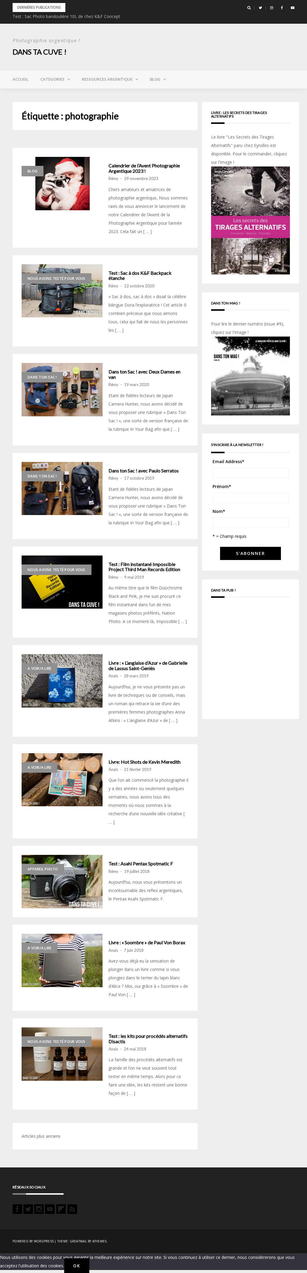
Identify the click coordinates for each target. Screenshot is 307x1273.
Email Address (228, 461)
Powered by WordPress (33, 1241)
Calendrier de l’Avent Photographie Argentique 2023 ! (144, 168)
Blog (155, 79)
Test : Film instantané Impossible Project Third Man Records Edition (144, 567)
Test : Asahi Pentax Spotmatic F (141, 863)
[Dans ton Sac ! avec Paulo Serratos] (62, 488)
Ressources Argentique (107, 79)
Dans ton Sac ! (42, 377)
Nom (219, 511)
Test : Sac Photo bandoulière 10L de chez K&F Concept (66, 16)
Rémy (113, 178)
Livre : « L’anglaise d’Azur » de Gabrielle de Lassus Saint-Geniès (148, 665)
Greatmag (78, 1241)
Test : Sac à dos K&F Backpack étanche (140, 275)
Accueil (20, 79)
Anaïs (113, 675)
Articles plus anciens (41, 1136)
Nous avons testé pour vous (56, 278)
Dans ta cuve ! (40, 51)
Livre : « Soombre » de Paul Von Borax (147, 942)
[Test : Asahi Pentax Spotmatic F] (62, 881)
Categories (52, 79)
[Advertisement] (250, 661)
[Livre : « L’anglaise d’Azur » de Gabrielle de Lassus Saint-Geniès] (62, 681)
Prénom (222, 486)
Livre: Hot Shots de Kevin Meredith (144, 762)
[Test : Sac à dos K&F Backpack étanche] (62, 291)
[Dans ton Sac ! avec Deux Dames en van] (62, 389)
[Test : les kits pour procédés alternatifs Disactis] (62, 1054)
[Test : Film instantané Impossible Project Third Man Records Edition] (62, 582)
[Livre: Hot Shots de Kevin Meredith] (62, 780)
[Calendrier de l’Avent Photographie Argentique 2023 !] (62, 183)
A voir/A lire (39, 668)
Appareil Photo (43, 869)
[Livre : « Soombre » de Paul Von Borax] (62, 960)
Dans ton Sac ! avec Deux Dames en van (144, 374)
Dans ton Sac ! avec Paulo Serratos (144, 470)
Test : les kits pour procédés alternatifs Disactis (148, 1038)
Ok (76, 1266)
